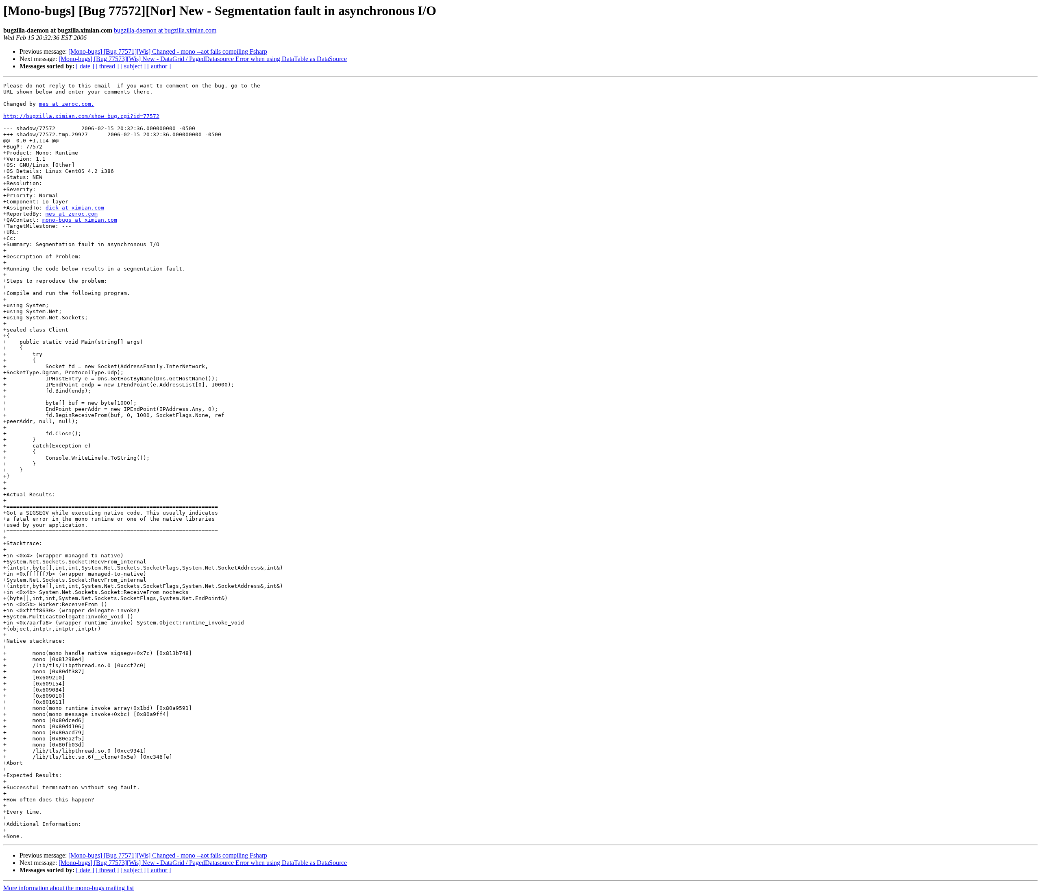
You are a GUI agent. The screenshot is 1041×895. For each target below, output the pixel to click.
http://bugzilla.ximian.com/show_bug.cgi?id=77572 (81, 116)
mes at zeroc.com (72, 214)
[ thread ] (107, 66)
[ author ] (159, 66)
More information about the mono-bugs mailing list (68, 887)
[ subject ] (133, 66)
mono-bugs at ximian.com (79, 220)
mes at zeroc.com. (66, 104)
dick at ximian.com (75, 208)
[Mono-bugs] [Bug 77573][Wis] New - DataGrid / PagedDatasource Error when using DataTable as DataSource (203, 58)
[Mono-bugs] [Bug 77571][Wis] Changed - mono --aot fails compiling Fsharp (167, 51)
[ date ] (85, 66)
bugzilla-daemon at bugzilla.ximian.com (165, 30)
